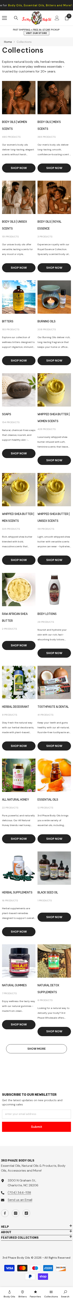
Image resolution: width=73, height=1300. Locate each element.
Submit (36, 1127)
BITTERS (7, 321)
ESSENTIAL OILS (48, 799)
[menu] (4, 18)
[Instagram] (15, 1213)
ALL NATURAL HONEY (15, 799)
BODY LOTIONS (47, 614)
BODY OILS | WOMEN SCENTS (14, 125)
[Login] (57, 18)
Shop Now (19, 168)
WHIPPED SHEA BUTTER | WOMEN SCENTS (54, 418)
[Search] (16, 18)
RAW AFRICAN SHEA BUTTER (15, 617)
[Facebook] (5, 1213)
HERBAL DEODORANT (15, 707)
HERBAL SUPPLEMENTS (17, 892)
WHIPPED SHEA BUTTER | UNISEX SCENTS (54, 517)
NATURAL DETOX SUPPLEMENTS (48, 989)
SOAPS (6, 414)
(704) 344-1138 (19, 1192)
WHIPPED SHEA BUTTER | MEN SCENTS (18, 517)
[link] (65, 1293)
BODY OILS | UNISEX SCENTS (14, 225)
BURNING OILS (47, 321)
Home (8, 42)
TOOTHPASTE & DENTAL (53, 707)
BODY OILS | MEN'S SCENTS (49, 125)
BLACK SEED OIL (48, 892)
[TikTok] (26, 1213)
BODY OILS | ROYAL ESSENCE (49, 225)
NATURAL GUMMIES (14, 985)
